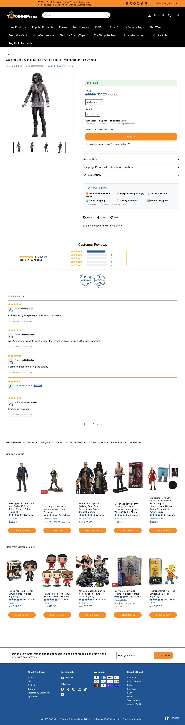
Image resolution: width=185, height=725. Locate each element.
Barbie (130, 685)
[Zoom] (39, 105)
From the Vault (18, 35)
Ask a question (92, 174)
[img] (14, 304)
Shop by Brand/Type (73, 35)
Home (8, 54)
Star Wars (155, 27)
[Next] (71, 147)
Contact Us (160, 35)
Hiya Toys (13, 518)
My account (33, 696)
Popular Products (42, 27)
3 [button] (93, 424)
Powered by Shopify (132, 719)
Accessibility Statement (38, 692)
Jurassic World (134, 704)
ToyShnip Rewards (20, 43)
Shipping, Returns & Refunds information (108, 167)
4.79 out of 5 (41, 256)
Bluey (129, 692)
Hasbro (82, 603)
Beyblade (131, 689)
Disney (130, 696)
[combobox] (76, 15)
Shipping (89, 129)
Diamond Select (14, 66)
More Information (133, 35)
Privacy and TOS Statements (107, 719)
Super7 (113, 27)
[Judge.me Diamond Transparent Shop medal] (100, 280)
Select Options (22, 530)
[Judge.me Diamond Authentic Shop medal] (85, 280)
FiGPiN (99, 27)
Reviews (31, 689)
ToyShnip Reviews (105, 35)
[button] (55, 66)
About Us (31, 677)
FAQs (29, 681)
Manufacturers (42, 35)
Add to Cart (57, 530)
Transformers (81, 27)
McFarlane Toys (134, 27)
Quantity (90, 109)
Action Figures (134, 681)
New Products (17, 27)
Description (90, 159)
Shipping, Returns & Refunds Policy (75, 719)
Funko (63, 27)
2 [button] (89, 424)
